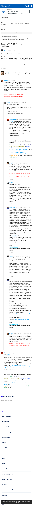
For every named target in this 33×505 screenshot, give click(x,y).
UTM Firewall (9, 9)
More (21, 13)
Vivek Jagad (12, 119)
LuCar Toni (12, 207)
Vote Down (6, 99)
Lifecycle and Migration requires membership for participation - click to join (16, 502)
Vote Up (4, 99)
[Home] (8, 6)
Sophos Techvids (22, 154)
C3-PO (5, 50)
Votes (16, 78)
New (30, 11)
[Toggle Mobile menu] (31, 6)
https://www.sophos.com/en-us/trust (22, 314)
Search (26, 6)
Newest (21, 78)
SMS (29, 154)
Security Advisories (25, 378)
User (28, 6)
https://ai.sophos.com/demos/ (21, 319)
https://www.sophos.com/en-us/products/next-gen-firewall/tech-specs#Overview (17, 366)
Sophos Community (14, 152)
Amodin (7, 72)
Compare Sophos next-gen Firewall (18, 149)
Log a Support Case (14, 145)
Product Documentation (16, 153)
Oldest (11, 78)
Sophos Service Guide (25, 145)
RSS (16, 32)
